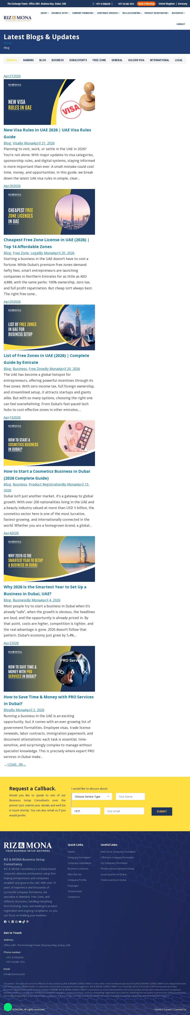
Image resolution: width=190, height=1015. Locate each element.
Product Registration (45, 484)
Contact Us (74, 896)
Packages (73, 885)
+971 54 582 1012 (125, 4)
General (117, 60)
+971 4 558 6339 (14, 957)
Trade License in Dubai (113, 880)
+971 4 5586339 (102, 4)
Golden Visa (136, 60)
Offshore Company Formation (117, 857)
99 (21, 764)
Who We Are (75, 874)
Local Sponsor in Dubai (114, 874)
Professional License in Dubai (117, 868)
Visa (16, 143)
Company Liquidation (79, 863)
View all (12, 60)
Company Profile (77, 880)
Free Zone (99, 60)
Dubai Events (78, 60)
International (159, 60)
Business (58, 60)
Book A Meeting (146, 3)
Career (168, 1009)
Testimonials (75, 891)
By (26, 143)
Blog (42, 60)
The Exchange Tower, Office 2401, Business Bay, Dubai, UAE (36, 3)
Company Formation (79, 857)
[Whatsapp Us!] (8, 1007)
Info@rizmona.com (14, 974)
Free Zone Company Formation (118, 851)
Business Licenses (78, 868)
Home (71, 851)
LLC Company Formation (114, 863)
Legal (179, 60)
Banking (28, 60)
